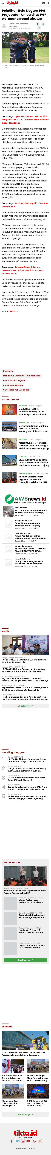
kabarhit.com (21, 508)
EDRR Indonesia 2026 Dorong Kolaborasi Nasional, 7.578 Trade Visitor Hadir (12, 1078)
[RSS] (40, 1141)
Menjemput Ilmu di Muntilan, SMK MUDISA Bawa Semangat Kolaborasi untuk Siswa (34, 430)
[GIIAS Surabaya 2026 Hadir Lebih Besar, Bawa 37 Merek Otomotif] (38, 1091)
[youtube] (28, 1141)
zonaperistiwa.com (23, 521)
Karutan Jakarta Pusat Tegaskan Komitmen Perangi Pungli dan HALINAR (33, 479)
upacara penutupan (13, 385)
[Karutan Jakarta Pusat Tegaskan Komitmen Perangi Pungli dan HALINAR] (9, 478)
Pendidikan (12, 26)
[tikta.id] (12, 3)
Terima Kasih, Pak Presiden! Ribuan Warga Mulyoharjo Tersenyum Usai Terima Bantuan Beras (32, 916)
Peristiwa (23, 405)
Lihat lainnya (24, 960)
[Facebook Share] (37, 24)
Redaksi (14, 311)
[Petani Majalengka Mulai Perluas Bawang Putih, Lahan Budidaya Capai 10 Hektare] (38, 1066)
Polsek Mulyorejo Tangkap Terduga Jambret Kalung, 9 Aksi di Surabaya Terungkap (34, 445)
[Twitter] (17, 1141)
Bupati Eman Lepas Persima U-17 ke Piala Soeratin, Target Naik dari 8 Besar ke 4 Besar (27, 788)
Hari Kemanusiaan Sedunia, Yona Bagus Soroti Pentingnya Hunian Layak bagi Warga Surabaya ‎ (25, 698)
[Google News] (34, 1141)
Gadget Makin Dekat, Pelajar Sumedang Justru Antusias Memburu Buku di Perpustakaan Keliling (27, 769)
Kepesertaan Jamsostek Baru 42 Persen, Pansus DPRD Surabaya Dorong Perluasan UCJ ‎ (25, 689)
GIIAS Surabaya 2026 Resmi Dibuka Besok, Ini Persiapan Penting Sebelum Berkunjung (34, 462)
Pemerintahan (25, 473)
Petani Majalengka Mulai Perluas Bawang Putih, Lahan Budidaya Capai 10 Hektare (37, 1078)
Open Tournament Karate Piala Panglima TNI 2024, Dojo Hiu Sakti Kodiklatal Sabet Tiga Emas (25, 119)
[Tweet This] (43, 24)
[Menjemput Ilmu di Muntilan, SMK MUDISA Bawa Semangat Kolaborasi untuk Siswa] (9, 427)
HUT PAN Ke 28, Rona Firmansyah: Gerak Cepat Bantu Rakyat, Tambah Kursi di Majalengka (24, 670)
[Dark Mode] (43, 3)
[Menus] (3, 3)
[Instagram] (23, 1141)
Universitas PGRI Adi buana (16, 390)
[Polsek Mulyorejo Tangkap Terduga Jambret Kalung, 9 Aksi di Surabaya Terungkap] (9, 444)
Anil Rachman (22, 24)
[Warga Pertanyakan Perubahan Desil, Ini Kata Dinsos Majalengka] (10, 903)
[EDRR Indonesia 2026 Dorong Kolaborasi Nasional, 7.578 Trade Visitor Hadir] (13, 1066)
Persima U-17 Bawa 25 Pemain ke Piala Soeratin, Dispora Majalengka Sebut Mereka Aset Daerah (32, 931)
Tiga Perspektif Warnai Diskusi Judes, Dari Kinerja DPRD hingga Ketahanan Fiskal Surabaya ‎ (25, 679)
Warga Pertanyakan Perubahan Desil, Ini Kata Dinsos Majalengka (31, 901)
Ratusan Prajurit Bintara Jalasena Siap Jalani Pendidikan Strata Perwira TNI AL (23, 270)
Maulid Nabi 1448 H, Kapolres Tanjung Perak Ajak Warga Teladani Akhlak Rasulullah (33, 413)
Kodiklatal (8, 371)
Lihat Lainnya (24, 706)
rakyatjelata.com (22, 533)
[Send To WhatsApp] (39, 28)
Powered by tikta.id (25, 1148)
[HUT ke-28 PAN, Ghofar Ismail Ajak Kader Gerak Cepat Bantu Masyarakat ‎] (25, 645)
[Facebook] (12, 1141)
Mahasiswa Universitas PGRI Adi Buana (21, 375)
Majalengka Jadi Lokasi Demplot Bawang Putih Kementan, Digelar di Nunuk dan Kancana (12, 1103)
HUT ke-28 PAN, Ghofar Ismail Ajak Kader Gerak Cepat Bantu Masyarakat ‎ (24, 661)
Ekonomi (22, 456)
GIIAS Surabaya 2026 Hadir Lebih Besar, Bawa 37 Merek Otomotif (27, 779)
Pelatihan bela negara (14, 380)
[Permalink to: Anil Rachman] (4, 25)
